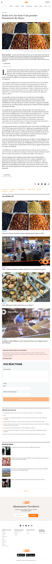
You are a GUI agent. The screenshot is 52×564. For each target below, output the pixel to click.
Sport (45, 6)
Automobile (4, 541)
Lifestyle (3, 544)
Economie (17, 6)
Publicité (16, 533)
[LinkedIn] (29, 525)
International (29, 6)
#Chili (11, 191)
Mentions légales (42, 533)
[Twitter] (23, 525)
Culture (35, 6)
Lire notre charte (7, 358)
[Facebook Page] (20, 525)
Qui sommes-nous (17, 531)
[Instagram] (31, 525)
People (3, 542)
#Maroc (13, 189)
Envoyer (33, 515)
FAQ (27, 531)
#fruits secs (5, 189)
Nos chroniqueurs (5, 545)
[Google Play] (30, 555)
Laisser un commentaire (26, 399)
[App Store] (21, 555)
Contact (28, 533)
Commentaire (7, 369)
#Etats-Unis (31, 189)
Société (22, 6)
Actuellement (4, 6)
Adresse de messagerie (10, 391)
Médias (40, 6)
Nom (4, 386)
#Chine (39, 189)
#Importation (21, 189)
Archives (16, 534)
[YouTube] (26, 525)
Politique (11, 6)
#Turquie (4, 191)
